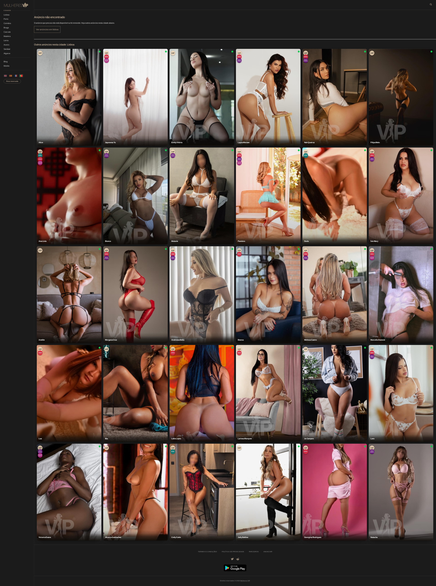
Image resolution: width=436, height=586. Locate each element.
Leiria (6, 40)
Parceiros (254, 551)
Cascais (7, 32)
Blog (5, 61)
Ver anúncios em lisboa (47, 29)
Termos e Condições (207, 551)
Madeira (7, 36)
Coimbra (7, 23)
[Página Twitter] (232, 559)
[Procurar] (430, 4)
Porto (6, 19)
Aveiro (6, 45)
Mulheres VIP (245, 580)
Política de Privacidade (233, 551)
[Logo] (17, 5)
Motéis (6, 66)
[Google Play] (235, 571)
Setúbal (7, 49)
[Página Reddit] (237, 559)
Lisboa (6, 15)
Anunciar (268, 551)
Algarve (7, 53)
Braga (6, 27)
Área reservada (12, 81)
